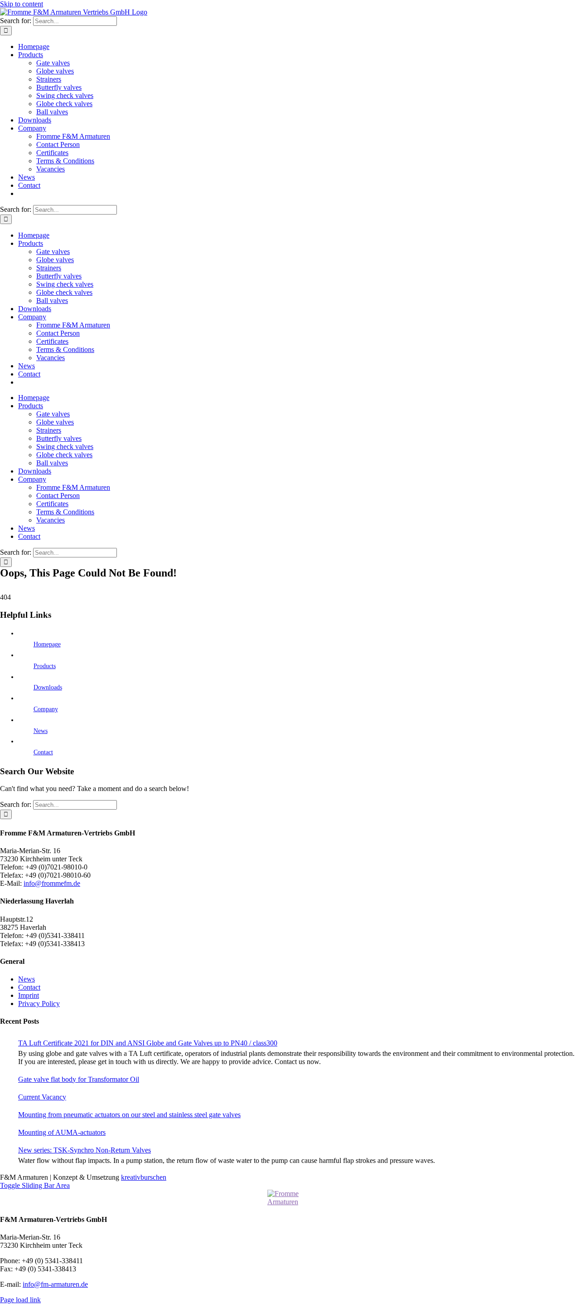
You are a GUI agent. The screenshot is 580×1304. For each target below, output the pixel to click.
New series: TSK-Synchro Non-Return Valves (84, 1150)
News (41, 731)
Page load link (20, 1300)
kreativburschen (143, 1177)
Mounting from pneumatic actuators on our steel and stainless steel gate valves (129, 1114)
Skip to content (21, 4)
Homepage (47, 644)
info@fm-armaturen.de (55, 1284)
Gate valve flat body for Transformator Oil (78, 1079)
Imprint (28, 995)
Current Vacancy (42, 1097)
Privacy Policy (39, 1003)
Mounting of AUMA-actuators (62, 1132)
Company (46, 709)
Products (45, 666)
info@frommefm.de (52, 883)
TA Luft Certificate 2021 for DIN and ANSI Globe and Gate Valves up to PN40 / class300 (147, 1043)
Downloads (48, 687)
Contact (43, 752)
